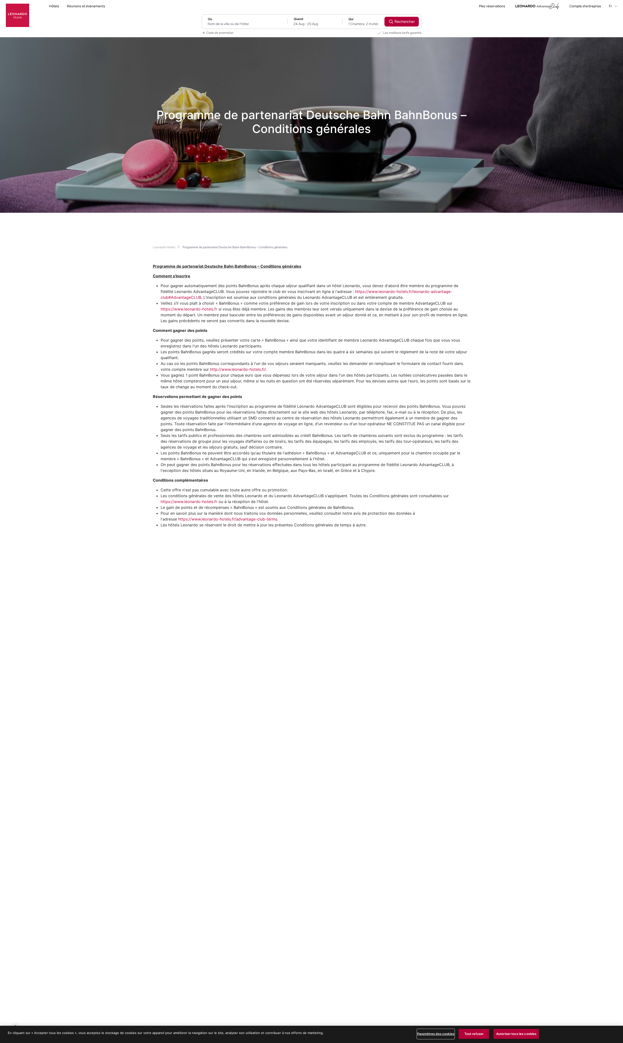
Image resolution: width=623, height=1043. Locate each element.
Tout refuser (474, 1034)
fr (611, 6)
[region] (311, 1034)
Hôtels (54, 6)
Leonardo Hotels (164, 247)
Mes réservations (492, 6)
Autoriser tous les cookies (516, 1034)
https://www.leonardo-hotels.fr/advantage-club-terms (227, 519)
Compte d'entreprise (585, 6)
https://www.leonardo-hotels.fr (189, 309)
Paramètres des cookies (435, 1034)
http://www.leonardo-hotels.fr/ (238, 369)
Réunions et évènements (86, 6)
